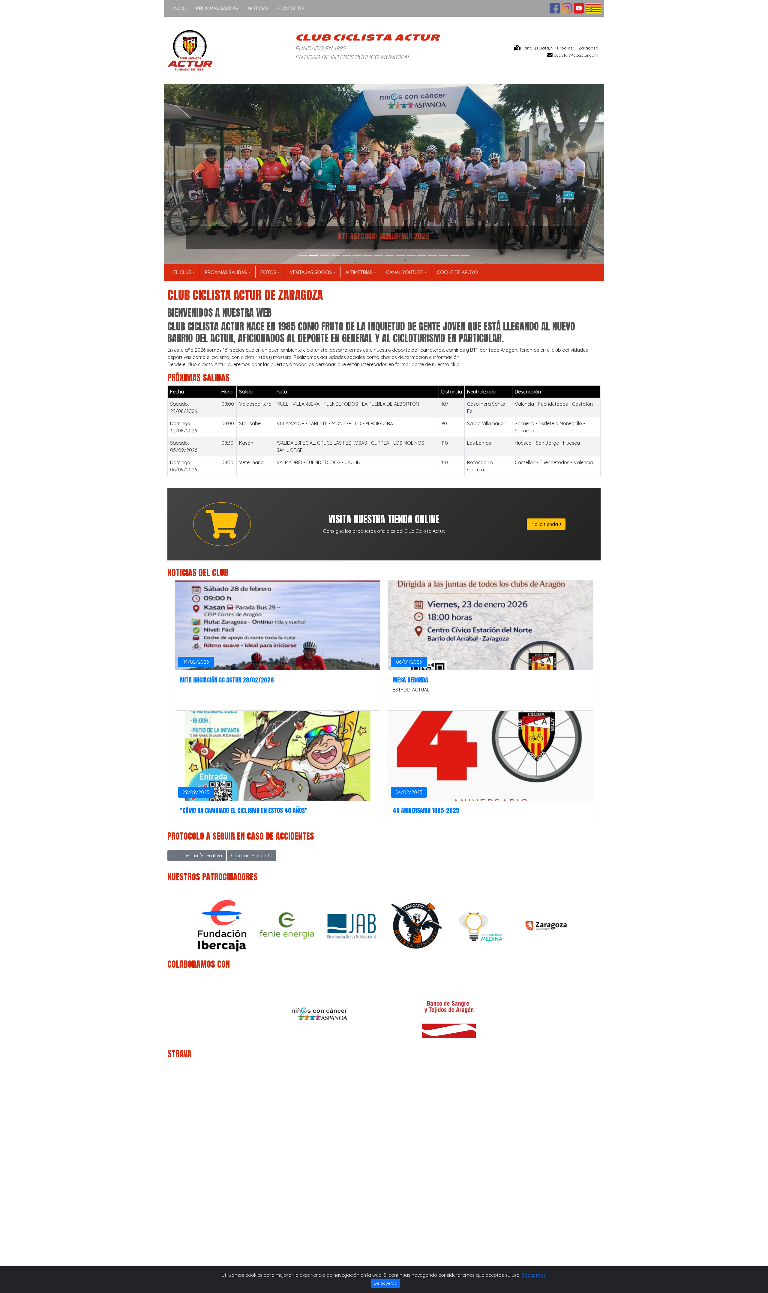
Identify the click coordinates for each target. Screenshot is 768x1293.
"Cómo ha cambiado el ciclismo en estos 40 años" (244, 810)
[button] (197, 174)
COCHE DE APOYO (457, 272)
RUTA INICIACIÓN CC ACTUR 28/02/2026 (227, 680)
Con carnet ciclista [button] (251, 856)
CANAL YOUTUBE (404, 272)
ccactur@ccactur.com (576, 55)
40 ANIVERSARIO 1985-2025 (426, 810)
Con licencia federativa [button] (196, 856)
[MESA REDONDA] (490, 625)
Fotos (268, 272)
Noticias (258, 8)
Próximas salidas (217, 8)
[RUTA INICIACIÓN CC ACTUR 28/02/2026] (277, 625)
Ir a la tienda (545, 524)
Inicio (180, 8)
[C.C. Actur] (189, 50)
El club (182, 272)
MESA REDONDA (410, 680)
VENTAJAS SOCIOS (311, 272)
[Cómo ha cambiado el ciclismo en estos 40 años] (277, 756)
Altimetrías (359, 272)
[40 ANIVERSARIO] (490, 756)
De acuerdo (385, 1283)
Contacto (291, 8)
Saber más (534, 1275)
